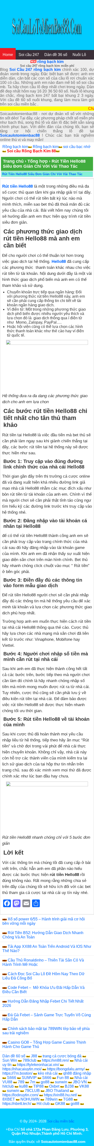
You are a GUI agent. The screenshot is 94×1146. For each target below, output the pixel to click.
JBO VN (80, 1082)
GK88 (60, 1104)
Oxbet (54, 1086)
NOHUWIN (30, 1099)
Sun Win (9, 1060)
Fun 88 (63, 1078)
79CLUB (32, 1091)
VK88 (84, 1086)
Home (8, 55)
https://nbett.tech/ (16, 1104)
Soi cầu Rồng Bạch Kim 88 (31, 151)
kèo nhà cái (48, 1073)
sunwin (61, 1082)
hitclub (8, 1086)
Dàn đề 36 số (55, 55)
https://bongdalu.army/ (66, 1069)
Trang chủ (13, 161)
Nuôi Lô (79, 55)
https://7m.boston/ (17, 1073)
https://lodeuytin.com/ (20, 1095)
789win (51, 1099)
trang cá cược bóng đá (62, 1056)
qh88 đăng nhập (77, 1073)
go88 (45, 1082)
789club (29, 1060)
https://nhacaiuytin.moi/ (21, 1069)
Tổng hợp (37, 161)
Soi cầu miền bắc (60, 1121)
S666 (11, 1078)
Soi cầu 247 (29, 55)
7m (32, 1082)
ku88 (23, 1086)
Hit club (43, 1104)
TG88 (68, 1099)
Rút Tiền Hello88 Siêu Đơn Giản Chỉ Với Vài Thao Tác (42, 174)
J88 (34, 1056)
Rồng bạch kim (15, 147)
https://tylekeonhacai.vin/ (38, 1065)
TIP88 (38, 1086)
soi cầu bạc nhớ (77, 147)
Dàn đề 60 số (13, 1056)
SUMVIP (29, 1078)
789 (21, 1082)
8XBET (8, 1099)
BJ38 (69, 1086)
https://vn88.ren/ (55, 1060)
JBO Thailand (57, 1091)
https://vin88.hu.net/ (60, 1095)
